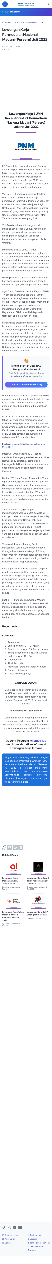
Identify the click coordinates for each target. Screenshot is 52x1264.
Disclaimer (34, 1239)
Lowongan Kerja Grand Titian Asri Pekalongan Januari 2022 (38, 881)
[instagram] (9, 1227)
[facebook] (9, 847)
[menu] (5, 4)
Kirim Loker (9, 1239)
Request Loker (11, 1235)
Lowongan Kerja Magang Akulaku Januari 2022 (10, 881)
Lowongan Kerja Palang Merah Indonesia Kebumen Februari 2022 (13, 916)
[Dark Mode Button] (48, 4)
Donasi (7, 1243)
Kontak (32, 1250)
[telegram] (20, 847)
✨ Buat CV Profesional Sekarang (26, 384)
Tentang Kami (35, 1235)
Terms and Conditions (39, 1243)
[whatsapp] (15, 847)
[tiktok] (4, 1227)
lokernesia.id (38, 740)
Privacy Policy (36, 1246)
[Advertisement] (26, 80)
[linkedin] (20, 1227)
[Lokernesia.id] (26, 4)
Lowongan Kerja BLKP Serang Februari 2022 (37, 913)
